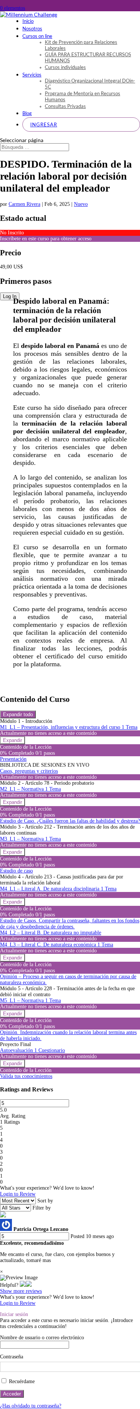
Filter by (41, 1208)
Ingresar (43, 124)
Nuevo (81, 204)
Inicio (28, 21)
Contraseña (11, 1357)
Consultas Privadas (65, 106)
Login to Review (17, 1194)
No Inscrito (12, 232)
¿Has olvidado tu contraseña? (30, 1406)
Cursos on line (37, 36)
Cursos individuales (65, 67)
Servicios (31, 75)
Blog (27, 113)
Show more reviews (21, 1291)
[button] (23, 1285)
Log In (9, 296)
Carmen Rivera (24, 204)
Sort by (45, 1201)
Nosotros (32, 28)
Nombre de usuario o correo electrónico (42, 1337)
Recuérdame (21, 1381)
